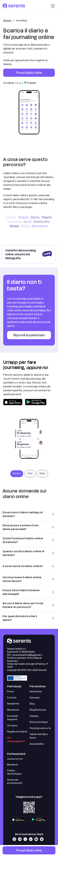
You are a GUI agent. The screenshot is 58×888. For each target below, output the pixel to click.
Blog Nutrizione (38, 709)
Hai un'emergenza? (16, 739)
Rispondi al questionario (29, 335)
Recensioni (13, 709)
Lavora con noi (15, 758)
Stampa (34, 716)
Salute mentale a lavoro (39, 735)
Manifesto (12, 764)
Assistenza (36, 691)
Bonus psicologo (39, 722)
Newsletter (13, 703)
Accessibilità (37, 744)
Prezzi (10, 691)
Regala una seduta (17, 731)
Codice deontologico (14, 772)
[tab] (16, 473)
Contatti (11, 697)
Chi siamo (12, 725)
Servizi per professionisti (14, 781)
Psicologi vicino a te (40, 728)
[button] (52, 6)
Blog (32, 703)
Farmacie (35, 697)
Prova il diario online (29, 72)
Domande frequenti (12, 717)
